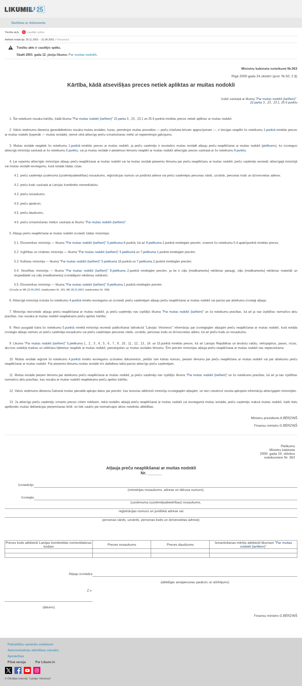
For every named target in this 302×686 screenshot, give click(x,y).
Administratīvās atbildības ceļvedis (33, 650)
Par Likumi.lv (45, 662)
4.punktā (75, 300)
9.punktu (240, 150)
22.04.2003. (34, 289)
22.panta (256, 102)
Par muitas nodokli (82, 54)
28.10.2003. (77, 289)
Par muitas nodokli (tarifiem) (276, 99)
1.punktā (269, 130)
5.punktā (68, 327)
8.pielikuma (154, 242)
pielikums (269, 145)
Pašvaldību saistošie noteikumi (30, 644)
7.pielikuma (148, 252)
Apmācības (16, 656)
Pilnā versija (17, 662)
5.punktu (72, 150)
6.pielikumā (127, 252)
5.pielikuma (115, 242)
